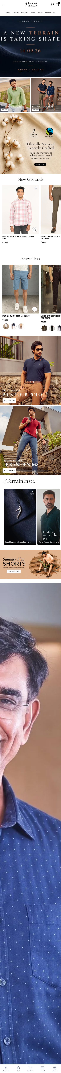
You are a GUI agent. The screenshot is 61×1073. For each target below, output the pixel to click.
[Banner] (30, 46)
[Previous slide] (3, 46)
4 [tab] (35, 71)
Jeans (33, 12)
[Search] (52, 4)
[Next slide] (57, 46)
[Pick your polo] (30, 370)
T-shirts (16, 12)
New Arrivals (50, 12)
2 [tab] (25, 71)
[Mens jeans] (30, 440)
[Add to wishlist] (36, 188)
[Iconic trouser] (46, 95)
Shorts (40, 12)
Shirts (8, 12)
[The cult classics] (15, 95)
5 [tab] (40, 71)
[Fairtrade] (30, 143)
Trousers (24, 12)
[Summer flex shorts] (30, 564)
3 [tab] (30, 71)
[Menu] (3, 4)
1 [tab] (20, 71)
